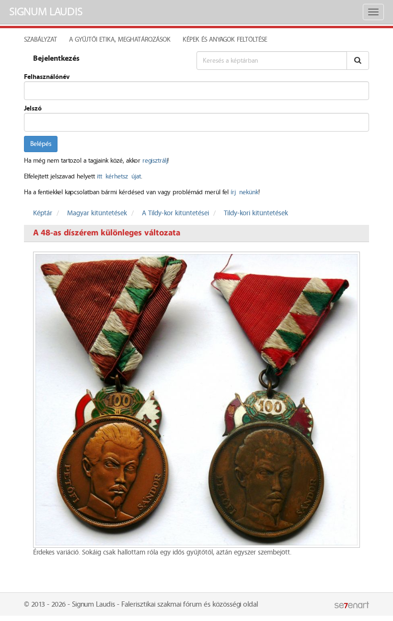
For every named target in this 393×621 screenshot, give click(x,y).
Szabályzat (40, 40)
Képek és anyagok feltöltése (225, 40)
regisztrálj (154, 161)
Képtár (42, 213)
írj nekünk (244, 192)
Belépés (40, 144)
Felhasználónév (46, 77)
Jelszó (33, 108)
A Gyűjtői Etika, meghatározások (120, 40)
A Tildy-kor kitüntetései (175, 213)
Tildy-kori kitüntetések (256, 213)
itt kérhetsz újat (119, 176)
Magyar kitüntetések (97, 213)
